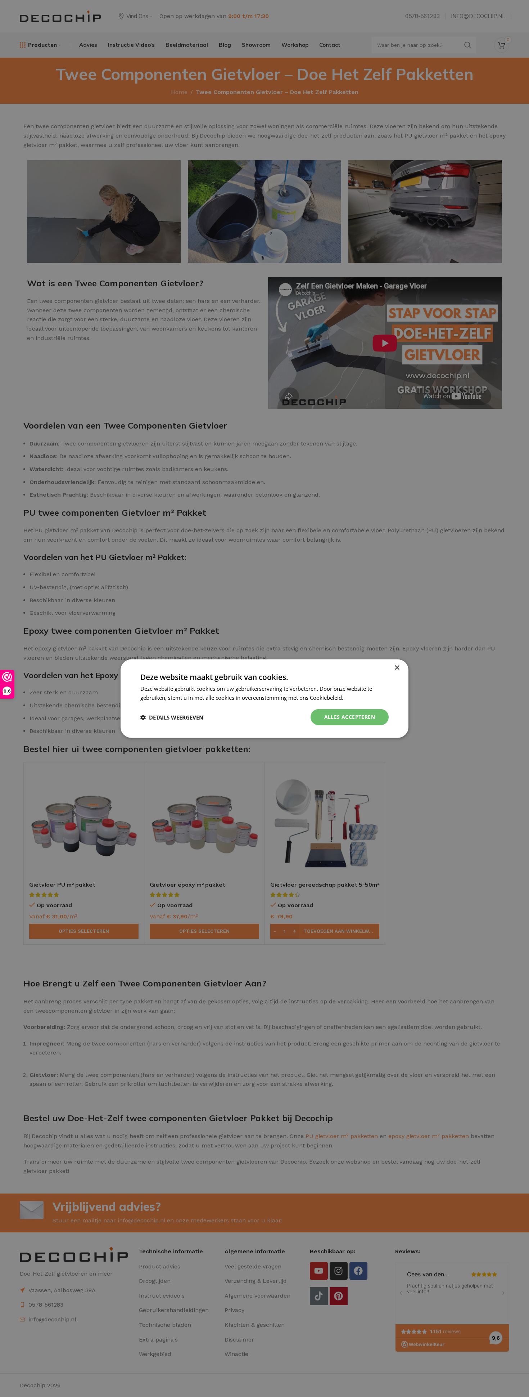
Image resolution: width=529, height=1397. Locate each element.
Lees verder (359, 697)
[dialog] (264, 698)
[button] (171, 717)
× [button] (396, 667)
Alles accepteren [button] (349, 716)
